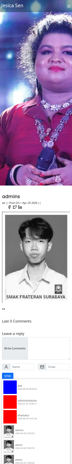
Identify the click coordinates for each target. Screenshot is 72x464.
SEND (7, 376)
